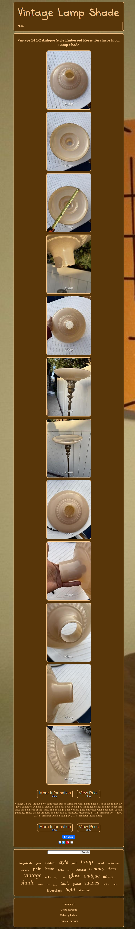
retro (40, 884)
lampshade (25, 863)
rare (63, 877)
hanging (25, 870)
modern (50, 863)
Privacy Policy (68, 915)
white (48, 877)
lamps (49, 869)
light (70, 889)
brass (61, 869)
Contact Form (68, 909)
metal (100, 863)
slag (55, 878)
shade (27, 882)
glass (74, 875)
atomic (70, 870)
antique (91, 876)
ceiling (106, 884)
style (63, 862)
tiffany (108, 876)
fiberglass (54, 890)
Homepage (68, 904)
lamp (87, 861)
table (65, 883)
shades (91, 883)
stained (84, 890)
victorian (113, 863)
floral (77, 884)
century (96, 868)
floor (55, 885)
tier (48, 884)
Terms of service (68, 921)
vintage (32, 875)
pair (37, 868)
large (115, 884)
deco (112, 868)
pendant (81, 869)
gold (74, 863)
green (38, 863)
